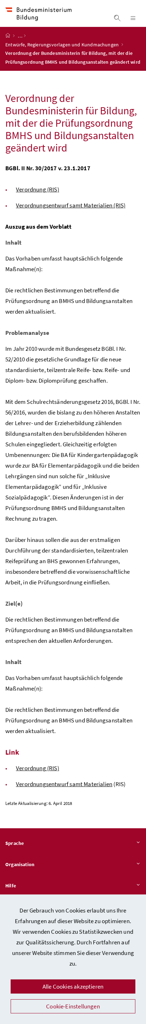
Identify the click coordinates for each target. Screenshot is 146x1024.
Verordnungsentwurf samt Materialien (64, 784)
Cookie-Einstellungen (73, 1006)
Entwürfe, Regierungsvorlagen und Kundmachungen (62, 44)
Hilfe (10, 885)
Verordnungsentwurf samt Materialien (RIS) (70, 205)
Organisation (19, 864)
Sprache (14, 843)
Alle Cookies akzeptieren (73, 986)
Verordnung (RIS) (37, 189)
